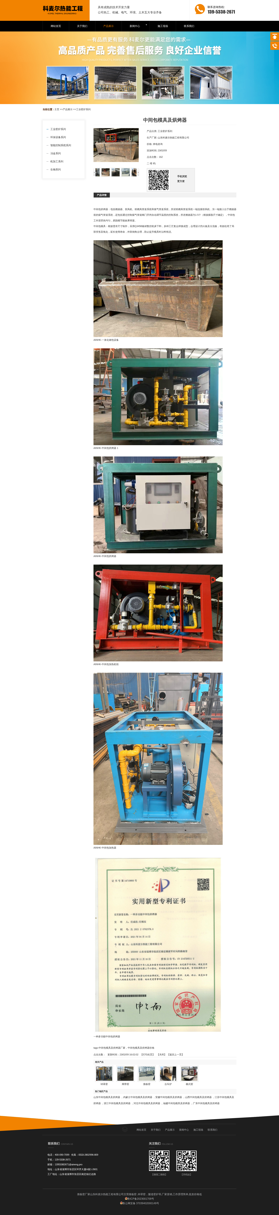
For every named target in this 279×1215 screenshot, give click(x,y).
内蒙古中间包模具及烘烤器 (137, 1097)
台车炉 (168, 1084)
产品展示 (67, 109)
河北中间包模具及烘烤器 (147, 1103)
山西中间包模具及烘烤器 (198, 1097)
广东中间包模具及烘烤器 (206, 1103)
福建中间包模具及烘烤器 (176, 1103)
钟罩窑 (104, 1084)
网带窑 (125, 1084)
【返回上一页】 (175, 1054)
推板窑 (146, 1084)
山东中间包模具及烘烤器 (106, 1097)
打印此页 (147, 1054)
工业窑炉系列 (83, 109)
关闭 (161, 1054)
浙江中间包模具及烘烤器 (117, 1103)
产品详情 (102, 195)
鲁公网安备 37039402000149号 (141, 1203)
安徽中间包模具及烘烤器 (168, 1097)
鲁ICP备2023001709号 (140, 1198)
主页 (56, 109)
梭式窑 (189, 1084)
